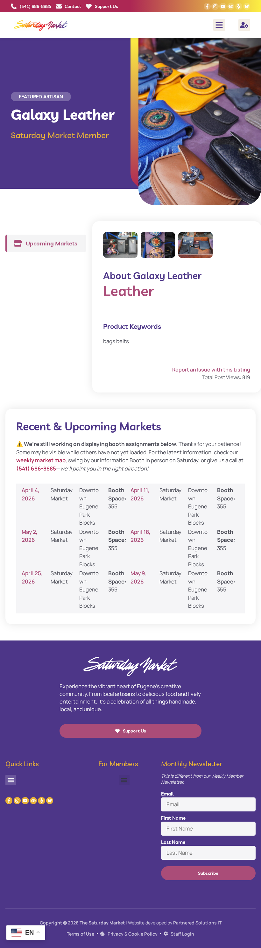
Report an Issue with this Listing (211, 369)
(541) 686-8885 (36, 468)
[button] (219, 25)
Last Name (173, 842)
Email (167, 794)
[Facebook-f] (207, 6)
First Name (173, 818)
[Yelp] (238, 6)
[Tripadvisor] (230, 6)
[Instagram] (214, 6)
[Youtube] (222, 6)
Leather (128, 291)
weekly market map (41, 460)
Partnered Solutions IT (197, 923)
